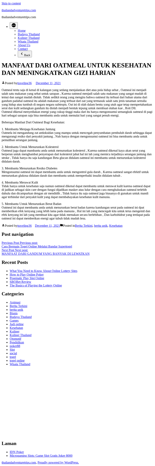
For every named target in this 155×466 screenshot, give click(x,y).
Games (14, 320)
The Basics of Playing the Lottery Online (36, 285)
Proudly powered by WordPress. (58, 462)
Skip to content (11, 3)
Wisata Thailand (28, 41)
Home (22, 30)
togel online (17, 360)
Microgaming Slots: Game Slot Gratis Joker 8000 (41, 455)
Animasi (15, 302)
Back (27, 55)
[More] (14, 25)
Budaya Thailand (29, 34)
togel (13, 357)
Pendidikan (17, 342)
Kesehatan (116, 225)
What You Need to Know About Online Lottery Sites (43, 271)
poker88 (15, 346)
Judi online (17, 324)
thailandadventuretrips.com (19, 10)
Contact (23, 48)
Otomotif (15, 338)
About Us (24, 45)
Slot (12, 349)
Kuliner (14, 331)
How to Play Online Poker (27, 274)
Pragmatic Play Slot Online (27, 278)
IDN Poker (17, 452)
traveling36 (24, 83)
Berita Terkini (83, 225)
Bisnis (14, 313)
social (13, 353)
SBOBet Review (20, 281)
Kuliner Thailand (29, 38)
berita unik (101, 225)
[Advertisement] (77, 405)
